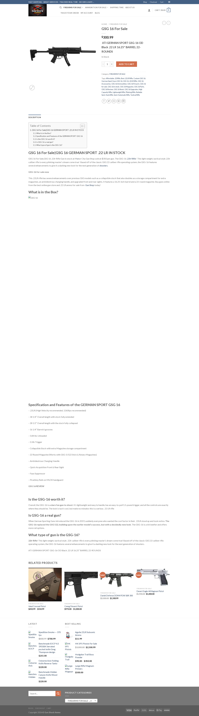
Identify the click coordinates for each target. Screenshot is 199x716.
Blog (145, 2)
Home (104, 24)
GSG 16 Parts (139, 87)
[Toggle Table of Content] (81, 126)
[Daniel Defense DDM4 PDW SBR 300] (117, 579)
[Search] (61, 7)
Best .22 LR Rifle (127, 78)
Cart (161, 2)
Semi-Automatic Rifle (122, 95)
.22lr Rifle (131, 158)
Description (34, 117)
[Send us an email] (169, 2)
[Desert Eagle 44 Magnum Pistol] (153, 577)
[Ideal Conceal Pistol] (45, 584)
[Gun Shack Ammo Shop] (42, 10)
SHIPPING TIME (116, 7)
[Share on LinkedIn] (123, 101)
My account (87, 13)
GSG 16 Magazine (126, 87)
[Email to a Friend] (114, 101)
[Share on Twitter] (109, 101)
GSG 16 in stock (113, 87)
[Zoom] (32, 87)
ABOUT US (130, 7)
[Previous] (29, 593)
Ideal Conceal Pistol (37, 606)
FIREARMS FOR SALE (72, 7)
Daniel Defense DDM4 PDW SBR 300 (116, 595)
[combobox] (81, 701)
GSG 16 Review (107, 89)
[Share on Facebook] (104, 101)
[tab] (34, 117)
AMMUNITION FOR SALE (95, 7)
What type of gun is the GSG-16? (49, 145)
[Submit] (58, 693)
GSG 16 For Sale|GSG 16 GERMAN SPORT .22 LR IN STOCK (58, 130)
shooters (104, 165)
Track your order (70, 13)
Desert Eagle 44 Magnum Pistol (150, 591)
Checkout (153, 2)
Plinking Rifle (130, 92)
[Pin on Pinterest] (118, 101)
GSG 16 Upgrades (131, 89)
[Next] (170, 593)
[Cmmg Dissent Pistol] (81, 584)
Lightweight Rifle (119, 92)
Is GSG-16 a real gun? (44, 142)
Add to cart (126, 64)
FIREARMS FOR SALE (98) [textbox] (80, 701)
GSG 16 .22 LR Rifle (130, 81)
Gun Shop (89, 185)
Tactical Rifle (135, 95)
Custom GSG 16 (139, 78)
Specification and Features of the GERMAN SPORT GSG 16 (59, 136)
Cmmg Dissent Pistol (73, 606)
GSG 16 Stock (119, 89)
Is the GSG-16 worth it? (45, 139)
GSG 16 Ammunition (119, 84)
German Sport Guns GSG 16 (112, 81)
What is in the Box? (43, 133)
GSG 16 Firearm (133, 84)
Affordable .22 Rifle (113, 78)
